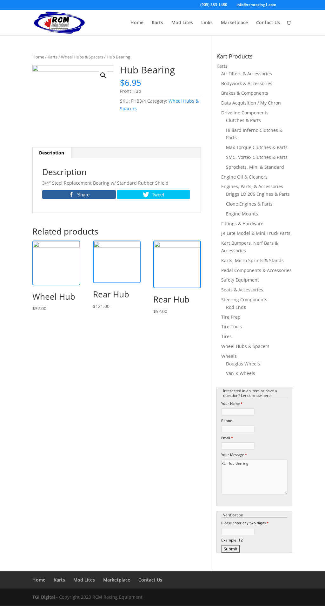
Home (136, 22)
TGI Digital (43, 597)
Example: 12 (232, 539)
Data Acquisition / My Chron (251, 103)
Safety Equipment (240, 280)
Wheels (229, 356)
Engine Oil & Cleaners (244, 177)
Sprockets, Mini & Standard (255, 167)
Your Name (231, 403)
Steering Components (244, 299)
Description (51, 153)
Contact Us (268, 22)
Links (207, 22)
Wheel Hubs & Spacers (82, 57)
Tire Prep (231, 317)
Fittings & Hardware (242, 224)
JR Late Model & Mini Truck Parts (255, 233)
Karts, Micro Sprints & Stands (252, 260)
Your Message (234, 454)
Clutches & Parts (243, 120)
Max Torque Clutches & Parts (257, 147)
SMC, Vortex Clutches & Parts (257, 157)
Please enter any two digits (245, 523)
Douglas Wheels (243, 364)
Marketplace (234, 22)
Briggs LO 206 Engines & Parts (258, 194)
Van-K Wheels (240, 373)
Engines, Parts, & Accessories (252, 186)
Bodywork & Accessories (246, 83)
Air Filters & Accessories (246, 74)
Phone (226, 420)
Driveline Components (245, 113)
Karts (157, 22)
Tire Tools (231, 326)
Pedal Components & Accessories (256, 270)
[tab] (51, 152)
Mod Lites (182, 22)
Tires (226, 336)
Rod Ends (236, 307)
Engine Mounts (242, 214)
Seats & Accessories (242, 290)
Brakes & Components (244, 93)
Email (227, 437)
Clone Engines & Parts (249, 204)
